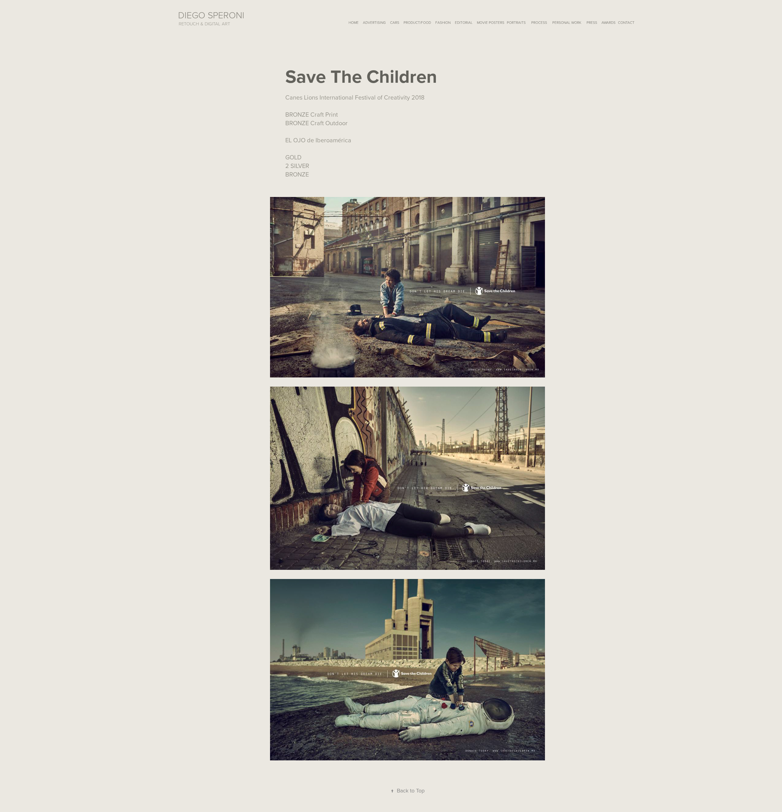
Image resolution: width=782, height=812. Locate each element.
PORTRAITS (516, 22)
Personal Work (566, 22)
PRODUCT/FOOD (417, 22)
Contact (626, 22)
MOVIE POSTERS (490, 22)
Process (539, 22)
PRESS (591, 22)
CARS (394, 22)
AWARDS (608, 22)
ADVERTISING (374, 22)
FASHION (443, 22)
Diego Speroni (211, 15)
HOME (354, 22)
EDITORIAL (464, 22)
